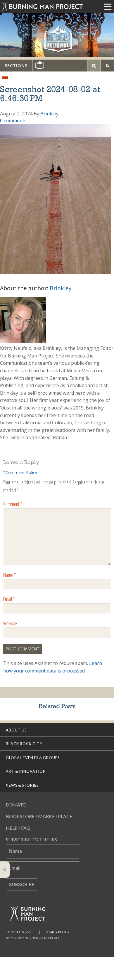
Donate (16, 804)
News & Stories (22, 785)
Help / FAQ (18, 828)
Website (10, 623)
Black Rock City (24, 743)
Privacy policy (57, 932)
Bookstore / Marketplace (39, 816)
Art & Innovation (26, 771)
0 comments (13, 120)
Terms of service (20, 932)
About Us (16, 730)
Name (9, 574)
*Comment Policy (20, 472)
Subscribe (22, 884)
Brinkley (49, 113)
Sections (16, 65)
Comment (12, 503)
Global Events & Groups (33, 757)
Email (9, 598)
